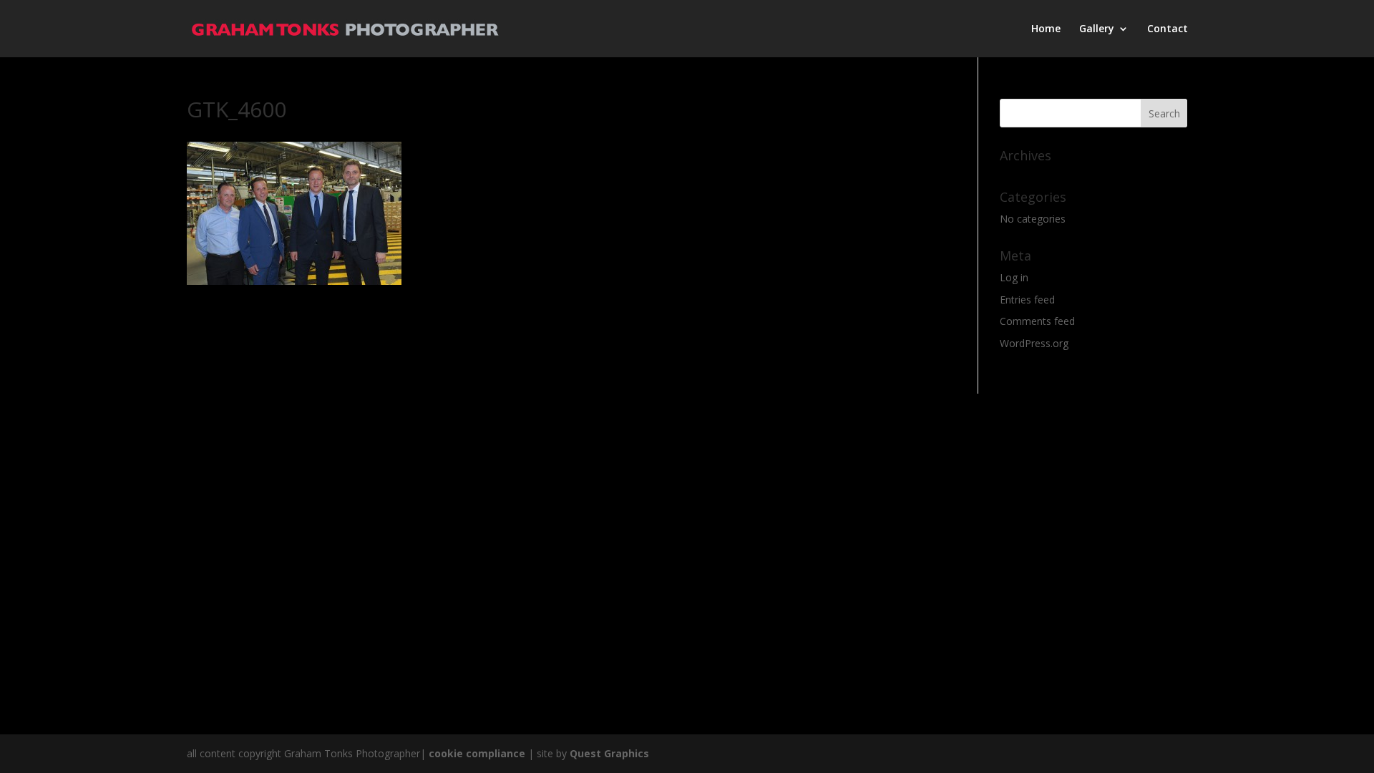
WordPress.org (1034, 343)
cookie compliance (477, 753)
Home (1046, 29)
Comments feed (1037, 321)
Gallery (1096, 29)
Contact (1167, 29)
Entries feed (1027, 299)
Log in (1014, 277)
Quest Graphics (609, 753)
